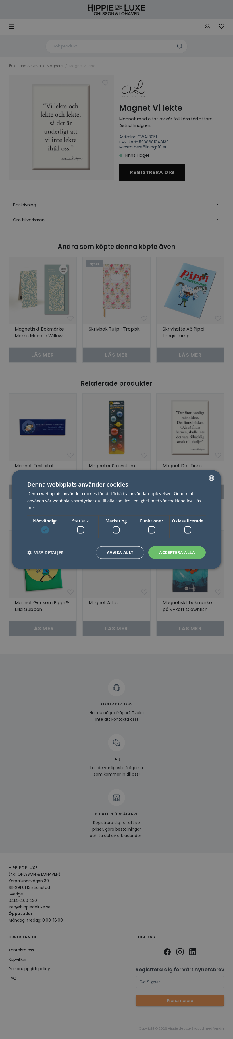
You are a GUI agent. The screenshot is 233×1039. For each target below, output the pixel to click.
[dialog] (116, 519)
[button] (45, 553)
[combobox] (211, 478)
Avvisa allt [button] (120, 552)
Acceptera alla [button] (177, 552)
